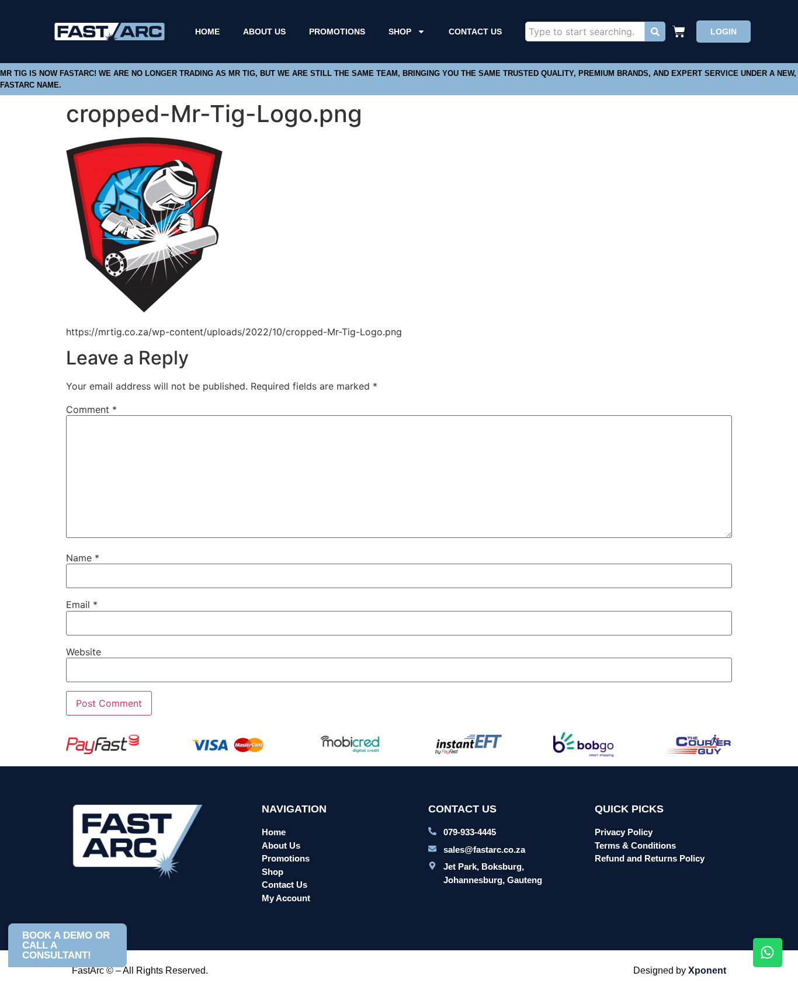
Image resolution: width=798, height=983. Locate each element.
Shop (399, 31)
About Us (264, 31)
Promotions (337, 31)
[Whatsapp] (767, 952)
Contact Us (475, 31)
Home (207, 31)
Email (82, 604)
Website (83, 652)
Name (82, 557)
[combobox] (585, 31)
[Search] (655, 31)
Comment (91, 409)
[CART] (680, 31)
